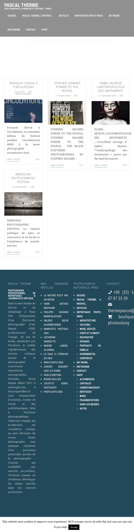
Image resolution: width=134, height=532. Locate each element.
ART (30, 91)
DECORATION (86, 337)
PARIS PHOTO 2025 (53, 362)
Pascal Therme (28, 5)
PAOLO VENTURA (52, 375)
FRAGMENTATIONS (89, 400)
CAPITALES (85, 383)
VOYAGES (85, 341)
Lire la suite (13, 159)
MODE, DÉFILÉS (87, 329)
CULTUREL (85, 324)
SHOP (44, 29)
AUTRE (83, 408)
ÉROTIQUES (86, 391)
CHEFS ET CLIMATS (89, 333)
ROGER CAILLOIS (52, 379)
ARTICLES (64, 15)
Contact (31, 29)
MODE (83, 396)
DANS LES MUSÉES (89, 404)
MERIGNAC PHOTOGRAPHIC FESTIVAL (23, 178)
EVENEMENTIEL (88, 354)
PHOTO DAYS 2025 (53, 391)
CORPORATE (86, 358)
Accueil (12, 15)
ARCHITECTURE (88, 320)
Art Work (114, 15)
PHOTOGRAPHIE (23, 94)
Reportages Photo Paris (89, 15)
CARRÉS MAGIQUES (90, 387)
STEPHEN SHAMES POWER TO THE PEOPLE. (67, 87)
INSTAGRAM (14, 29)
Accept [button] (73, 527)
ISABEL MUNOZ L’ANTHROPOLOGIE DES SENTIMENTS (111, 87)
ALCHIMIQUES (87, 379)
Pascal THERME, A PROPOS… (37, 15)
